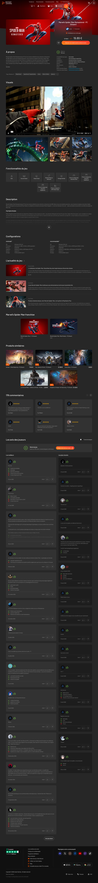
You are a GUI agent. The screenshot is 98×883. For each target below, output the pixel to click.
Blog (57, 1)
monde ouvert (18, 74)
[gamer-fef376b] (63, 667)
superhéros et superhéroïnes (30, 74)
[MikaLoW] (63, 538)
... (57, 74)
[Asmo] (10, 489)
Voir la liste (71, 57)
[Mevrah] (69, 404)
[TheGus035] (63, 612)
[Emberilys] (10, 629)
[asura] (63, 500)
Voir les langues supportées (75, 58)
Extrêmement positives (74, 68)
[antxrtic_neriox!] (10, 404)
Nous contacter (31, 856)
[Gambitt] (10, 737)
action (39, 74)
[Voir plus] (31, 529)
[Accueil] (7, 3)
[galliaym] (69, 422)
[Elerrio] (40, 422)
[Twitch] (85, 853)
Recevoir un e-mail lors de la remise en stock (75, 42)
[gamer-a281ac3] (63, 630)
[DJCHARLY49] (63, 482)
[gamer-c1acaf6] (10, 789)
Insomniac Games (73, 61)
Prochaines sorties (50, 1)
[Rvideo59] (10, 515)
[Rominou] (63, 757)
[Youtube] (80, 853)
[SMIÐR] (10, 810)
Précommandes (39, 1)
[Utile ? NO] (52, 479)
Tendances (31, 1)
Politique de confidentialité (34, 851)
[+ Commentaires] (91, 395)
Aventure (74, 66)
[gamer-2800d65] (10, 718)
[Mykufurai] (10, 694)
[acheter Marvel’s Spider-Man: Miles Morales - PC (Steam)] (63, 326)
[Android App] (77, 865)
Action (70, 66)
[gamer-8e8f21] (10, 422)
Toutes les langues (88, 439)
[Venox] (63, 712)
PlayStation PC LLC (73, 63)
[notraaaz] (10, 577)
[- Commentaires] (87, 395)
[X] (65, 853)
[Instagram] (70, 853)
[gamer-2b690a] (10, 647)
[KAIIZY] (10, 666)
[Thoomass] (63, 686)
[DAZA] (10, 766)
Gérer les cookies (10, 874)
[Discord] (60, 853)
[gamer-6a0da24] (63, 519)
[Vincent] (10, 554)
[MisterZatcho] (63, 738)
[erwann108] (63, 567)
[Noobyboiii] (40, 404)
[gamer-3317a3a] (10, 462)
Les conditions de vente (33, 849)
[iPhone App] (67, 865)
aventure (53, 74)
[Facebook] (75, 853)
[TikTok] (90, 853)
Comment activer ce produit (75, 60)
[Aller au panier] (89, 3)
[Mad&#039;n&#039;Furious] (10, 604)
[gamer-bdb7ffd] (63, 593)
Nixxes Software (81, 61)
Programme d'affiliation (33, 853)
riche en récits (46, 74)
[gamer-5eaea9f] (63, 649)
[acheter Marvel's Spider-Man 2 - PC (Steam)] (34, 326)
